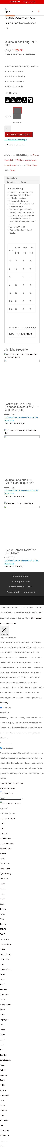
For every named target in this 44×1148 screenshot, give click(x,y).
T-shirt (28, 165)
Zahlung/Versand (21, 581)
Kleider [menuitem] (2, 1085)
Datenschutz (13, 592)
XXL (27, 334)
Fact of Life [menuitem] (4, 879)
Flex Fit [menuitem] (2, 934)
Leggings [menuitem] (3, 1110)
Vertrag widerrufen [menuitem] (6, 843)
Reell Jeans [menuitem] (4, 959)
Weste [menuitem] (2, 1035)
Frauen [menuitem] (2, 899)
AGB (30, 587)
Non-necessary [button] (5, 743)
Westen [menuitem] (3, 1090)
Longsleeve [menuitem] (4, 994)
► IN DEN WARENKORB (18, 134)
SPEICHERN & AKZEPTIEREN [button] (12, 783)
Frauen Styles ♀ (10, 160)
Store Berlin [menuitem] (4, 1130)
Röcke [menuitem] (2, 1100)
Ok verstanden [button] (36, 618)
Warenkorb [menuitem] (4, 833)
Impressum (29, 592)
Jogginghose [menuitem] (4, 1020)
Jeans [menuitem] (2, 1025)
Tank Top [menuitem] (3, 989)
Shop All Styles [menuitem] (5, 849)
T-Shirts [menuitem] (3, 909)
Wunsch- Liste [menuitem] (5, 838)
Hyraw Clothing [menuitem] (5, 874)
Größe (8, 117)
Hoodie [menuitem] (2, 1010)
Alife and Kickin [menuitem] (5, 944)
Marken (12, 18)
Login (2, 823)
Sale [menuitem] (1, 1125)
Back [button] (2, 859)
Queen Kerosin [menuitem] (5, 954)
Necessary (7, 708)
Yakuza (19, 18)
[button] (15, 140)
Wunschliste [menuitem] (4, 1135)
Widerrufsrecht (16, 587)
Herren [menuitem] (2, 914)
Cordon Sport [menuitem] (5, 869)
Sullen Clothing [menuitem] (5, 969)
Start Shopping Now (7, 818)
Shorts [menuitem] (2, 1030)
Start (6, 18)
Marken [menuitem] (3, 854)
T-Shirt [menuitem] (2, 984)
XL (24, 334)
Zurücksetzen (17, 122)
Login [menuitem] (2, 828)
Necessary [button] (4, 703)
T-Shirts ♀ (20, 160)
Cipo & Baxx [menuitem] (4, 864)
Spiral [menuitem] (2, 964)
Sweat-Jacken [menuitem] (5, 1005)
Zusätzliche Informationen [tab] (16, 182)
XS (31, 334)
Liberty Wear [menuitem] (4, 939)
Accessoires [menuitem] (4, 1120)
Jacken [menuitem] (2, 999)
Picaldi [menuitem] (2, 884)
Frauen (25, 18)
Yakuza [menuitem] (3, 889)
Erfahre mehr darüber (8, 623)
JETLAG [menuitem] (3, 929)
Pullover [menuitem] (3, 1015)
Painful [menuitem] (2, 949)
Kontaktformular (20, 576)
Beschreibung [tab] (12, 178)
